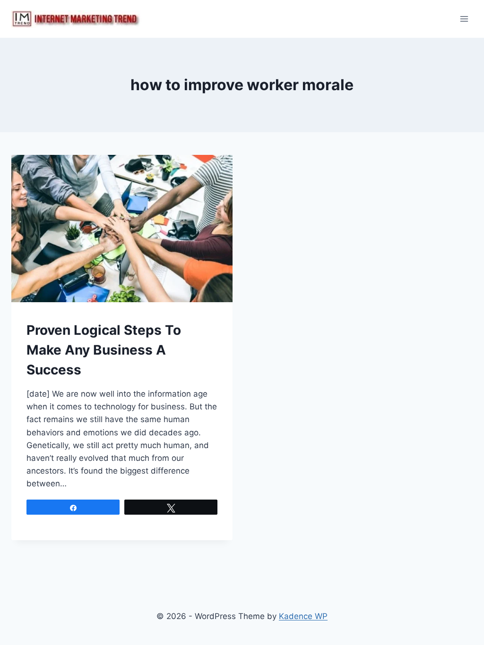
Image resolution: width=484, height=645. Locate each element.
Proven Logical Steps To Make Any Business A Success (103, 350)
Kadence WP (303, 616)
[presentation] (122, 228)
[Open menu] (464, 18)
